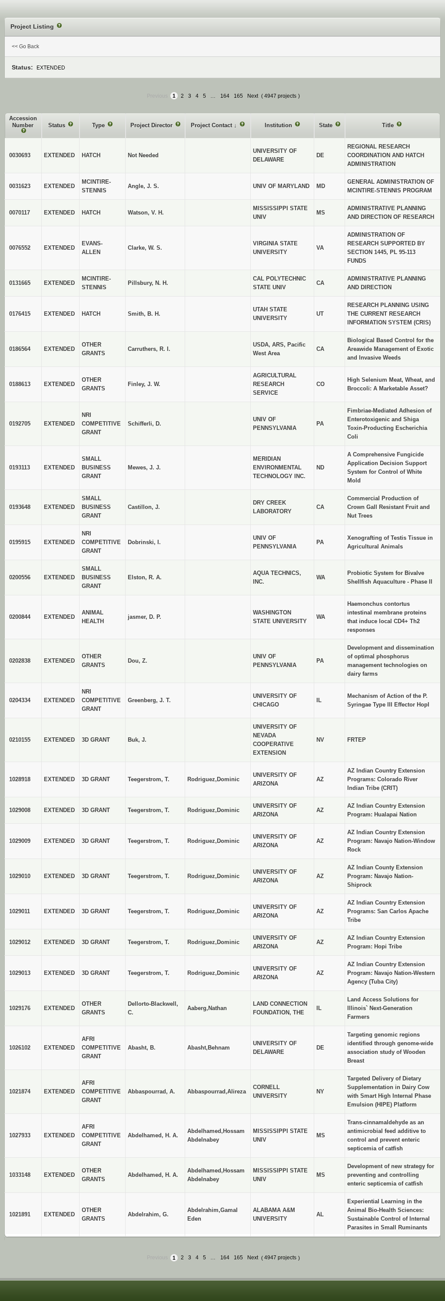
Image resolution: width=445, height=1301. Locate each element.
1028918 (19, 779)
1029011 (19, 911)
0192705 (19, 423)
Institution (279, 125)
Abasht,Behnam (208, 1047)
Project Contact (212, 125)
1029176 (19, 1008)
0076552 (19, 247)
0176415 (19, 313)
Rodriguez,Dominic (213, 779)
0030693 (19, 155)
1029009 (19, 841)
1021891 (19, 1214)
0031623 (19, 186)
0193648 (19, 507)
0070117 (19, 212)
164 (224, 96)
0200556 (19, 577)
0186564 (19, 349)
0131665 (19, 283)
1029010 (19, 876)
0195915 (19, 542)
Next (252, 96)
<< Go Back (25, 46)
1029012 (19, 942)
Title (388, 125)
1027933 (19, 1135)
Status (57, 125)
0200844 (19, 617)
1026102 (19, 1047)
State (326, 125)
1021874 (19, 1091)
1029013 (19, 973)
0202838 (19, 660)
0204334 (19, 700)
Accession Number (23, 122)
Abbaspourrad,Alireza (216, 1091)
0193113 (19, 467)
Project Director (152, 125)
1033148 (19, 1175)
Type (99, 125)
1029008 (19, 810)
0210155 (19, 739)
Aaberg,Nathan (207, 1008)
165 (238, 96)
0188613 (19, 384)
